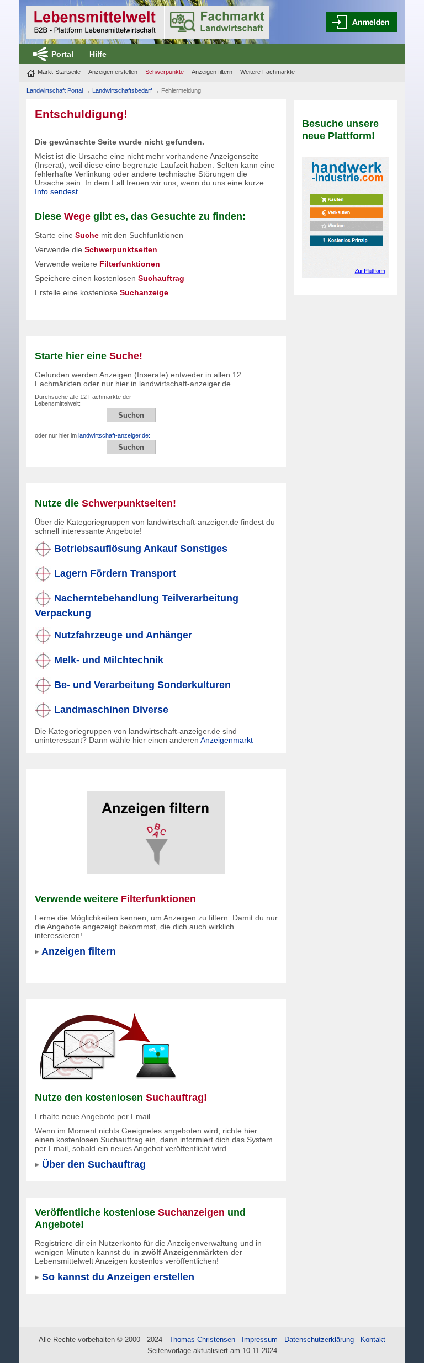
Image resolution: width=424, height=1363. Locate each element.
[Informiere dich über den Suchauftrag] (107, 1046)
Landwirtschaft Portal (54, 90)
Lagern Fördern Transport (113, 573)
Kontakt (373, 1339)
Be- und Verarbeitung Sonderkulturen (141, 684)
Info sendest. (57, 191)
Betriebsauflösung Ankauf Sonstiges (139, 548)
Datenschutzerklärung (319, 1339)
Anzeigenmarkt (226, 740)
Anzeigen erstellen (112, 71)
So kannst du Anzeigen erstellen (118, 1276)
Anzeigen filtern (212, 71)
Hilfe (98, 54)
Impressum (260, 1339)
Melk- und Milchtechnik (107, 659)
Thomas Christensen (202, 1339)
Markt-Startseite (59, 71)
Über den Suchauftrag (94, 1164)
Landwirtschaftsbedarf (122, 90)
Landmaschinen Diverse (109, 709)
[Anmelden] (362, 22)
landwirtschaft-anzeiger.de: (114, 435)
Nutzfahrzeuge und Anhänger (121, 635)
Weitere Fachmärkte (267, 71)
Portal (62, 54)
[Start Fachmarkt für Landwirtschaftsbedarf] (147, 22)
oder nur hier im (92, 435)
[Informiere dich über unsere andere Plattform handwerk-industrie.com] (345, 216)
